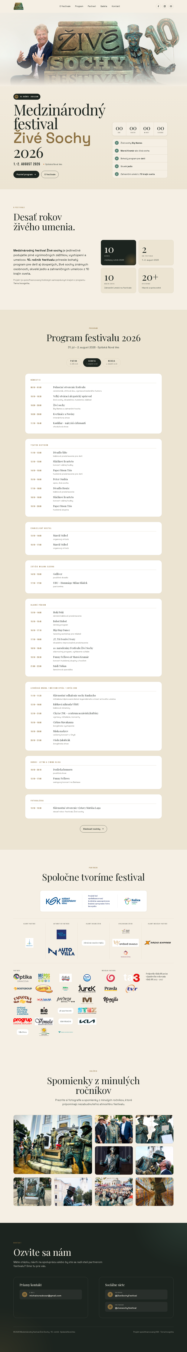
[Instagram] (164, 6)
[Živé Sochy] (18, 6)
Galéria (103, 6)
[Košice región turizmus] (132, 901)
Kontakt (116, 6)
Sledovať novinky (91, 829)
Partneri (92, 6)
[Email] (171, 6)
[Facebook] (158, 6)
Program (79, 6)
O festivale (65, 6)
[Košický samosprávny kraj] (61, 901)
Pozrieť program (25, 174)
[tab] (73, 362)
